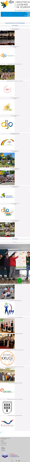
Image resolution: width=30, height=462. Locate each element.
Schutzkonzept (28, 12)
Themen (29, 13)
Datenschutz (3, 448)
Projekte (29, 14)
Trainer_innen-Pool (27, 15)
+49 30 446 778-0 (4, 442)
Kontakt (2, 447)
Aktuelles (28, 16)
